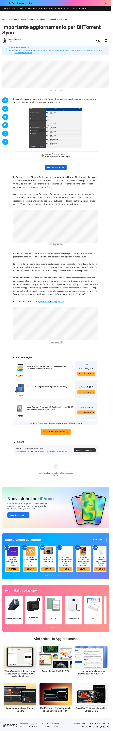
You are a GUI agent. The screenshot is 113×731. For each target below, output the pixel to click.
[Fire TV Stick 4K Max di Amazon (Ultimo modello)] (83, 551)
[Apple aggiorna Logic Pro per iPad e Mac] (20, 694)
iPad (14, 8)
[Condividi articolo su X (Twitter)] (5, 109)
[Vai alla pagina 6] (57, 575)
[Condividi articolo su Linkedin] (5, 117)
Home (4, 19)
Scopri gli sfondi (17, 515)
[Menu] (5, 3)
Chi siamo (77, 724)
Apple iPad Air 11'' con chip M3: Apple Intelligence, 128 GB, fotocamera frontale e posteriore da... (50, 408)
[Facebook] (83, 727)
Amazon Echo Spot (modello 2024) (48, 560)
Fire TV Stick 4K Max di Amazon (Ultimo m (83, 561)
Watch (42, 8)
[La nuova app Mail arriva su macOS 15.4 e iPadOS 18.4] (91, 657)
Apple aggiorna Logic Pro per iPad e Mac (20, 709)
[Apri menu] (33, 3)
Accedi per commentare (85, 450)
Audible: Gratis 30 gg (30, 560)
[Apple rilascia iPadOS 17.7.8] (56, 657)
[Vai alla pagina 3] (51, 575)
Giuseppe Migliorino (15, 39)
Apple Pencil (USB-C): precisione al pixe (65, 561)
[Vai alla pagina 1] (46, 575)
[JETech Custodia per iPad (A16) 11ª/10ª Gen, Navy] (19, 388)
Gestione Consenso (51, 726)
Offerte (82, 8)
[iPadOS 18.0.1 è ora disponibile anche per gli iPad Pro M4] (56, 694)
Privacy (97, 724)
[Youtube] (90, 727)
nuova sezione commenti (23, 53)
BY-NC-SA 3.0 (38, 726)
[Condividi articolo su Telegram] (5, 125)
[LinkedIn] (104, 727)
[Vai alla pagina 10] (65, 575)
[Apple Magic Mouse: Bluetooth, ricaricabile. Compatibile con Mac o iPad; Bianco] (101, 551)
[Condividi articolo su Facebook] (5, 100)
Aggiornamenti (20, 19)
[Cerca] (9, 3)
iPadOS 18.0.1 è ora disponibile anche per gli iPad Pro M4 (55, 709)
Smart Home (54, 8)
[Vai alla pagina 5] (55, 575)
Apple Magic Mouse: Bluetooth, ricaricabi (101, 561)
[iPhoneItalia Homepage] (22, 3)
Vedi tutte (97, 540)
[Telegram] (100, 727)
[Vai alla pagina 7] (59, 575)
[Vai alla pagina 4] (53, 575)
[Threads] (97, 727)
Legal (92, 724)
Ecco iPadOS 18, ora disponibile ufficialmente (91, 709)
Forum (67, 8)
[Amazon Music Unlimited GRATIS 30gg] (12, 551)
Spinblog (32, 724)
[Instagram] (93, 727)
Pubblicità (105, 724)
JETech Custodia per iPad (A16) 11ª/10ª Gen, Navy (47, 387)
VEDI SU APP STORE (55, 167)
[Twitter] (86, 727)
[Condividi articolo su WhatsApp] (5, 134)
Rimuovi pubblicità (55, 90)
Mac (22, 8)
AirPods (31, 8)
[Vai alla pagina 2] (49, 575)
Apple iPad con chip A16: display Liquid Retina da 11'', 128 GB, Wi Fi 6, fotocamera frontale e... (50, 367)
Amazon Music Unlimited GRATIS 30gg (12, 561)
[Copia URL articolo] (5, 142)
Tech (74, 8)
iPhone (5, 8)
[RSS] (107, 727)
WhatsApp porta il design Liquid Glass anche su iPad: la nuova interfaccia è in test (20, 674)
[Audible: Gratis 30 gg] (30, 551)
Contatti (85, 724)
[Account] (106, 3)
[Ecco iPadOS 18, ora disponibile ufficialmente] (91, 694)
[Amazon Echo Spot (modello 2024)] (48, 551)
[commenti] (99, 40)
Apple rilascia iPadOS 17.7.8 (56, 671)
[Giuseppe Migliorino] (4, 40)
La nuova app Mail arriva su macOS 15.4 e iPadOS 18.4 (91, 672)
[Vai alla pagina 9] (63, 575)
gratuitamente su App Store (51, 301)
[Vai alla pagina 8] (61, 575)
